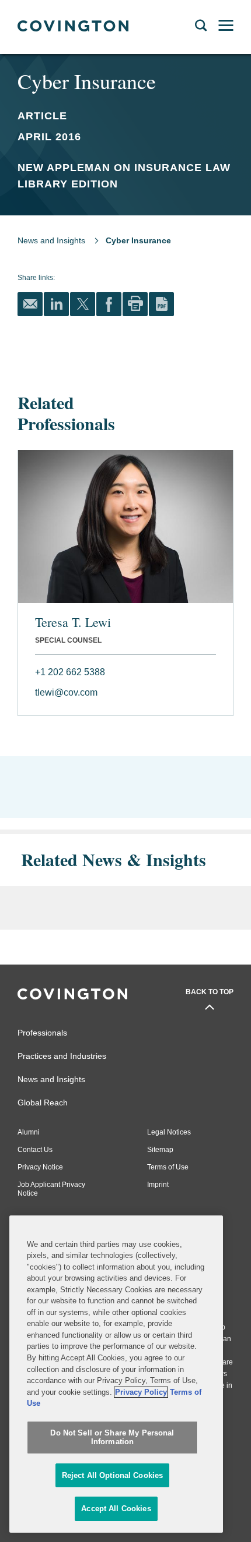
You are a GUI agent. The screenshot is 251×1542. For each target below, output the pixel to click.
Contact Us (35, 1150)
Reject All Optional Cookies (112, 1475)
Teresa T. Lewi (73, 622)
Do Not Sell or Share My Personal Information (112, 1437)
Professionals (42, 1032)
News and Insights (51, 240)
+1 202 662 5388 (70, 672)
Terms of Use (168, 1167)
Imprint (158, 1185)
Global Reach (43, 1102)
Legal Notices (169, 1132)
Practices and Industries (62, 1056)
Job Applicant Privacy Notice (51, 1189)
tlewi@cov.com (66, 692)
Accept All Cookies (116, 1508)
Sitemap (160, 1150)
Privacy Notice (40, 1167)
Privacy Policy (141, 1392)
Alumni (29, 1132)
